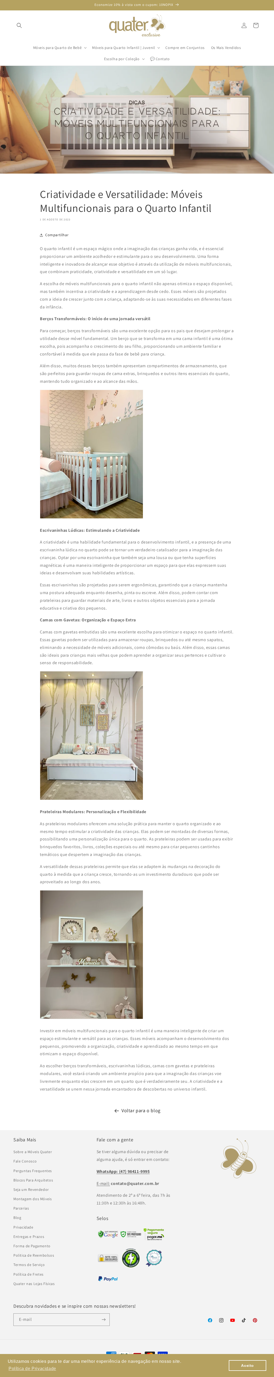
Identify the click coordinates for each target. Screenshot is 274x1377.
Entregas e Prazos (28, 1236)
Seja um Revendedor (31, 1189)
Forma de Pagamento (32, 1246)
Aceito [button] (247, 1365)
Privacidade (23, 1227)
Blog (17, 1217)
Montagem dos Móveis (32, 1198)
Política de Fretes (28, 1274)
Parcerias (21, 1208)
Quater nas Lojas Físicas (34, 1283)
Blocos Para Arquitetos (33, 1180)
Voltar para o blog (141, 1110)
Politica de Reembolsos (33, 1255)
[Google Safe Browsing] (131, 1236)
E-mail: (103, 1183)
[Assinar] (103, 1319)
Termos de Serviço (29, 1264)
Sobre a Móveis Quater (32, 1151)
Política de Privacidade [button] (32, 1368)
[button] (19, 25)
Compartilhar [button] (56, 234)
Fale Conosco (25, 1161)
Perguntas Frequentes (32, 1170)
